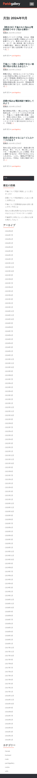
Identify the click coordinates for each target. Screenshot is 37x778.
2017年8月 (9, 664)
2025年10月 (9, 271)
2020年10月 (9, 511)
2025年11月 (9, 267)
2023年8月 (9, 375)
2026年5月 (9, 243)
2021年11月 (9, 459)
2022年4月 (9, 439)
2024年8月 (9, 327)
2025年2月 (9, 303)
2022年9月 (9, 419)
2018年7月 (9, 619)
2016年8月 (9, 712)
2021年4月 (9, 487)
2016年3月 (9, 732)
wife (6, 771)
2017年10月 (9, 656)
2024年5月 (9, 339)
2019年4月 (9, 583)
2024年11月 (9, 315)
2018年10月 (9, 607)
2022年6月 (9, 431)
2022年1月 (9, 451)
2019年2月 (9, 591)
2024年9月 (9, 323)
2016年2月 (9, 736)
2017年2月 (9, 688)
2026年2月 (9, 255)
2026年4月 (9, 247)
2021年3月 (9, 491)
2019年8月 (9, 567)
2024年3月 (9, 347)
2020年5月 (9, 531)
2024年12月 (9, 311)
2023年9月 (9, 371)
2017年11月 (9, 652)
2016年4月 (9, 728)
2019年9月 (9, 563)
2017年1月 (9, 692)
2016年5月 (9, 724)
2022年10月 (9, 415)
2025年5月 (9, 291)
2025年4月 (9, 295)
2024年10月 (9, 319)
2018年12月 (9, 599)
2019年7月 (9, 571)
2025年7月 (9, 283)
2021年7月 (9, 475)
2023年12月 (9, 359)
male (7, 759)
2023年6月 (9, 383)
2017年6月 (9, 672)
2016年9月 (9, 708)
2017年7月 (9, 668)
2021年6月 (9, 479)
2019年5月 (9, 579)
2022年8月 (9, 423)
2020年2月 (9, 543)
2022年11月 (9, 411)
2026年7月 (9, 235)
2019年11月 (9, 555)
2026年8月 (9, 231)
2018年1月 (9, 643)
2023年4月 (9, 391)
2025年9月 (9, 275)
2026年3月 (9, 251)
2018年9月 (9, 611)
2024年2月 (9, 351)
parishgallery (16, 55)
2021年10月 (9, 463)
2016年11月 (9, 700)
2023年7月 (9, 379)
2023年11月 (9, 363)
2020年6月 (9, 527)
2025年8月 (9, 279)
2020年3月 (9, 539)
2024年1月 (9, 355)
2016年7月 (9, 716)
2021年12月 (9, 455)
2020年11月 (9, 507)
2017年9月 (9, 660)
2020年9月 (9, 515)
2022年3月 (9, 443)
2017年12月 (9, 648)
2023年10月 (9, 367)
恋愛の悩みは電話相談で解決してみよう (18, 102)
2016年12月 (9, 696)
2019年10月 (9, 559)
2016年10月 (9, 704)
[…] (7, 49)
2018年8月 (9, 615)
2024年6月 (9, 335)
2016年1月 (9, 740)
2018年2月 (9, 639)
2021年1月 (9, 499)
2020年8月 (9, 519)
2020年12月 (9, 503)
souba (7, 767)
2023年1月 (9, 403)
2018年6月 (9, 623)
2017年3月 (9, 684)
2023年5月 (9, 387)
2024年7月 (9, 331)
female (7, 751)
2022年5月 (9, 435)
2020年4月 (9, 535)
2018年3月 (9, 635)
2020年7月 (9, 523)
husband (8, 755)
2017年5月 (9, 676)
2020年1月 (9, 547)
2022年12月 (9, 407)
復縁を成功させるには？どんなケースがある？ (18, 138)
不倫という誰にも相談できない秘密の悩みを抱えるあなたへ (18, 65)
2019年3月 (9, 587)
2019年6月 (9, 575)
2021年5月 (9, 483)
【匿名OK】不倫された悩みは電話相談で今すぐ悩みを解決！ (18, 28)
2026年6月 (9, 239)
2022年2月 (9, 447)
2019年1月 (9, 595)
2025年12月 (9, 263)
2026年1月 (9, 259)
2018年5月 (9, 627)
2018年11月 (9, 603)
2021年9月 (9, 467)
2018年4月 (9, 631)
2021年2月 (9, 495)
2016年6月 (9, 720)
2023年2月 (9, 399)
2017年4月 (9, 680)
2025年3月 (9, 299)
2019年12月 (9, 551)
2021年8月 (9, 471)
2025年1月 (9, 307)
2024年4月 (9, 343)
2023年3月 (9, 395)
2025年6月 (9, 287)
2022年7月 (9, 427)
